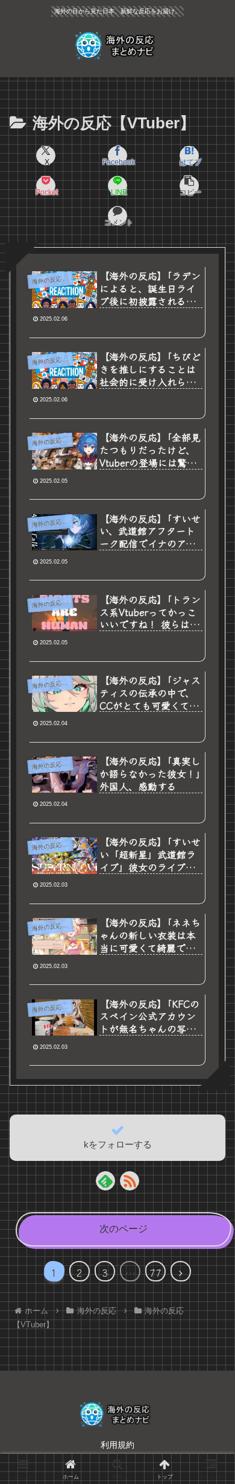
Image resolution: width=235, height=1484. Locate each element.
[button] (189, 186)
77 (155, 1272)
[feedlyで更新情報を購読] (105, 1181)
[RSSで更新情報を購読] (129, 1181)
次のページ (123, 1229)
